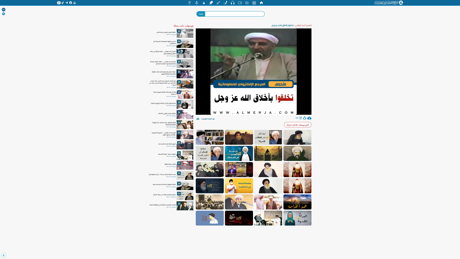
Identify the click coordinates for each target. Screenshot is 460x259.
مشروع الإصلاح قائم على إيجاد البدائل (164, 194)
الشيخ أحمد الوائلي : (302, 25)
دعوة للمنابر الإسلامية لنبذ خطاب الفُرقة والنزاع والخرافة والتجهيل (164, 73)
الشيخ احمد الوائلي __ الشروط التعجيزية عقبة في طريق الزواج (164, 133)
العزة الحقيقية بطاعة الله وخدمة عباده (164, 184)
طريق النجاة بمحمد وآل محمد (167, 144)
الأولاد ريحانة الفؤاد (170, 164)
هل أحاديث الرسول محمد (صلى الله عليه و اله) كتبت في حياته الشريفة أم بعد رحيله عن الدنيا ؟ (162, 83)
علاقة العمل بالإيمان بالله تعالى (166, 32)
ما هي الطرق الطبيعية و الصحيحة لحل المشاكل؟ (164, 42)
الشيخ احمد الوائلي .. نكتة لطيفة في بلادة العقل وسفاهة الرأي (163, 52)
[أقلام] (225, 3)
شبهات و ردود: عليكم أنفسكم (167, 154)
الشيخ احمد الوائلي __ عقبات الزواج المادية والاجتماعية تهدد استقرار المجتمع (163, 62)
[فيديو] (240, 3)
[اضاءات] (189, 3)
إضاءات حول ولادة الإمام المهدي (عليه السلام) (164, 93)
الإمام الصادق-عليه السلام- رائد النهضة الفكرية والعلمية (164, 123)
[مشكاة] (204, 3)
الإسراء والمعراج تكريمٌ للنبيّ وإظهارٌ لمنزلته (163, 204)
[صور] (247, 3)
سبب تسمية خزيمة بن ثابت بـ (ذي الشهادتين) (162, 174)
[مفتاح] (218, 3)
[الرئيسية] (261, 3)
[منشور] (196, 3)
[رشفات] (211, 3)
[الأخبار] (254, 3)
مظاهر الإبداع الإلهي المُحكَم (167, 113)
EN (4, 9)
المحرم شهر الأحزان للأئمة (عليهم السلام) (163, 103)
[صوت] (232, 2)
